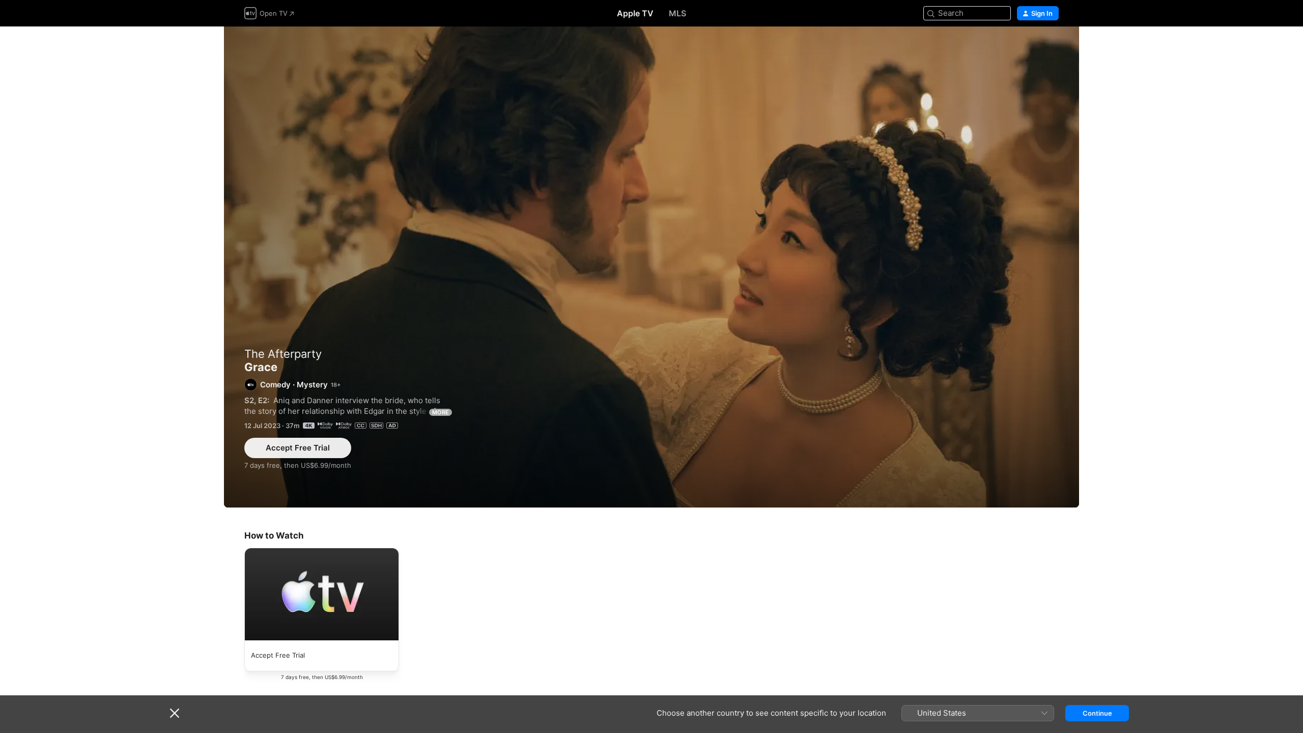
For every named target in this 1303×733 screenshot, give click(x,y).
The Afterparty (283, 353)
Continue (1097, 713)
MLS (677, 13)
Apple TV (635, 13)
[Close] (174, 713)
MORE (440, 412)
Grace (651, 267)
